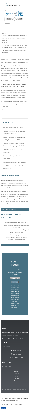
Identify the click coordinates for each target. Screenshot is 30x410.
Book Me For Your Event (9, 209)
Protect (16, 376)
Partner (16, 378)
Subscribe (15, 282)
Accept (3, 408)
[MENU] (7, 23)
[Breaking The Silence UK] (13, 22)
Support (16, 371)
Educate (16, 381)
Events (17, 373)
